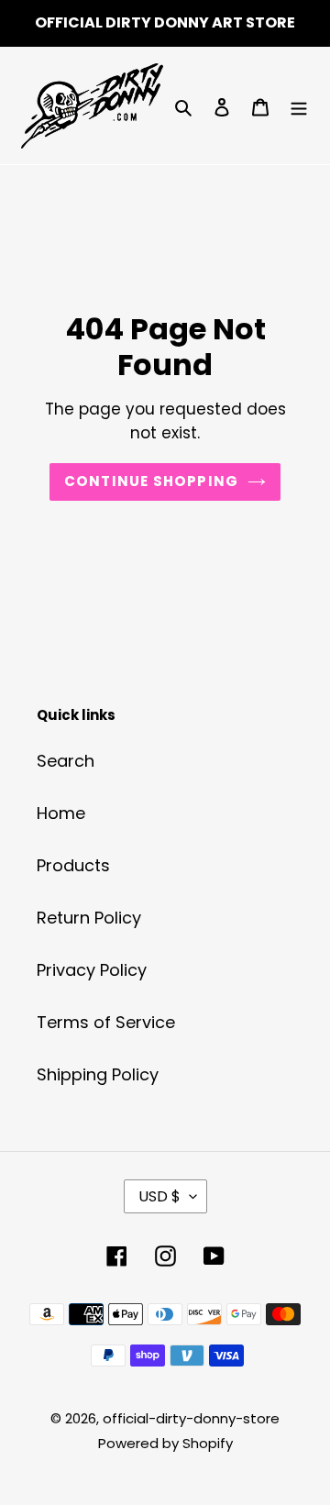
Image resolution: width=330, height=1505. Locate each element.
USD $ (159, 1196)
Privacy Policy (92, 969)
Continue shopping (151, 481)
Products (73, 865)
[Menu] (299, 105)
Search (65, 760)
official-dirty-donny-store (191, 1418)
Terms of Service (106, 1022)
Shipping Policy (98, 1074)
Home (61, 813)
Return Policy (89, 917)
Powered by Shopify (165, 1443)
